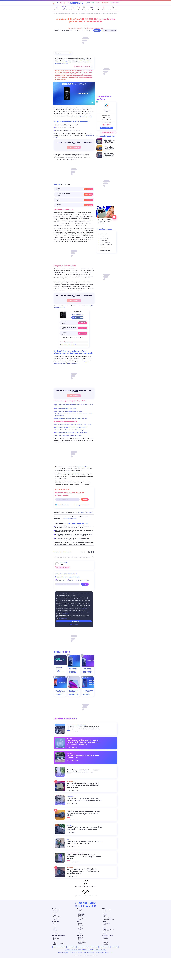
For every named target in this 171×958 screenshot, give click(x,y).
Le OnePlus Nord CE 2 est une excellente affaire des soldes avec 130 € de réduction (88, 692)
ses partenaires (66, 613)
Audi (54, 923)
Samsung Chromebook (108, 919)
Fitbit (54, 939)
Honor (104, 915)
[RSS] (84, 906)
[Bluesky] (95, 906)
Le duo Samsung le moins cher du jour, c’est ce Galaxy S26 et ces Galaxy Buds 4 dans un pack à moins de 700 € (74, 535)
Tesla (54, 932)
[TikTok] (92, 906)
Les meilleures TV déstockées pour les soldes (68, 411)
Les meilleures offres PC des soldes (65, 408)
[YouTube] (87, 906)
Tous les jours (60, 580)
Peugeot (55, 929)
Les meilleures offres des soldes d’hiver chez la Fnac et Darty (73, 424)
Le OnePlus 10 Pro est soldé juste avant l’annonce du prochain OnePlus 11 (73, 670)
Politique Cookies (88, 952)
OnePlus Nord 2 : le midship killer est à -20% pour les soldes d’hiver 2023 (60, 692)
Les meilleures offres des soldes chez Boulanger (69, 430)
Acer (104, 910)
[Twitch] (89, 906)
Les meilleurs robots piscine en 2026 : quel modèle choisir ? (83, 756)
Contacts (79, 952)
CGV (111, 952)
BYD (54, 924)
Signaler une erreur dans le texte (62, 552)
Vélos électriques (107, 935)
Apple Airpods (106, 923)
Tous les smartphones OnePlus (68, 344)
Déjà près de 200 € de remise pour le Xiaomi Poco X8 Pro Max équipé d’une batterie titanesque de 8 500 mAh (74, 526)
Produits (76, 557)
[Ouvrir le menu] (54, 3)
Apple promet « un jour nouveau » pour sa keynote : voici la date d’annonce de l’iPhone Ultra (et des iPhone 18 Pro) (83, 742)
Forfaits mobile (103, 240)
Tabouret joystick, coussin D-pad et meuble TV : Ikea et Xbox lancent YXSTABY (84, 842)
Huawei (55, 913)
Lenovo (105, 914)
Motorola (55, 914)
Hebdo (71, 580)
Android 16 (115, 947)
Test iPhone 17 (94, 947)
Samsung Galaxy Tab (83, 942)
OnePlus (67, 557)
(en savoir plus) (83, 608)
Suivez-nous (97, 30)
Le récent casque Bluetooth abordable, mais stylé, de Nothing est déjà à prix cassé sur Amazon (109, 149)
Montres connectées (58, 935)
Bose (104, 924)
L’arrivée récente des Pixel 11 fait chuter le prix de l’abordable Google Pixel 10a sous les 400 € (74, 530)
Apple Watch (56, 938)
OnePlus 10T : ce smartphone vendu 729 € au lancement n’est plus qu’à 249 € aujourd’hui (73, 692)
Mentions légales (63, 952)
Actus (88, 2)
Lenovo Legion (81, 913)
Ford (54, 927)
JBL (104, 927)
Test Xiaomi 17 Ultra (105, 947)
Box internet (103, 248)
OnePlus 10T (57, 184)
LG (79, 924)
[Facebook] (81, 906)
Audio (104, 921)
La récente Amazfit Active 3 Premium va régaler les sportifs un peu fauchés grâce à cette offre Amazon (109, 156)
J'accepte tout (75, 621)
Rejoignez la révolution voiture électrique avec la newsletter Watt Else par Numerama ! (59, 669)
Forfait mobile (114, 2)
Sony (79, 929)
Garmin (55, 941)
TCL (79, 930)
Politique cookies (63, 618)
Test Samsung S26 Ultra (99, 949)
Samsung (80, 928)
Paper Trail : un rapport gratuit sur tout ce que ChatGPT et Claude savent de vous (84, 771)
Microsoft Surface (107, 918)
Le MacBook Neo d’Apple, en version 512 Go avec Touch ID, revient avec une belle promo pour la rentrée (109, 141)
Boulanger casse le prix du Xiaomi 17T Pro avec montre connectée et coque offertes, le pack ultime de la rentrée (72, 539)
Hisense (80, 923)
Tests (92, 2)
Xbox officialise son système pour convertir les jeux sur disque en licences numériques (84, 828)
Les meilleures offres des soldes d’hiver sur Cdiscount (71, 427)
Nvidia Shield (81, 916)
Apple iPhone (56, 910)
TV (78, 921)
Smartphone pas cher (105, 242)
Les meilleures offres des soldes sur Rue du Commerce (71, 432)
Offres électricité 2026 (105, 250)
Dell (104, 913)
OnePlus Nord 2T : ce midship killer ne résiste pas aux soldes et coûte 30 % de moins (87, 670)
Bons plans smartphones (71, 13)
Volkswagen (56, 933)
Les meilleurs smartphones (67, 342)
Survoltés (70, 796)
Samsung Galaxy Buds (108, 929)
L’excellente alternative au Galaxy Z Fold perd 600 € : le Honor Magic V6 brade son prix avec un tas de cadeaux (74, 543)
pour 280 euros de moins (83, 117)
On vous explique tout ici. (85, 512)
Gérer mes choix (74, 624)
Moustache (106, 941)
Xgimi (79, 932)
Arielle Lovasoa (64, 562)
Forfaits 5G (102, 236)
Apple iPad (80, 937)
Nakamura (105, 942)
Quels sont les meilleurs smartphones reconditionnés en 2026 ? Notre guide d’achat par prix (84, 857)
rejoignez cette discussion (69, 518)
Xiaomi (55, 919)
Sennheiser (106, 930)
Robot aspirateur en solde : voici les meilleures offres (71, 418)
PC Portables (106, 909)
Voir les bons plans (83, 66)
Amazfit (55, 937)
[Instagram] (79, 906)
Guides (98, 2)
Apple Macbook (107, 912)
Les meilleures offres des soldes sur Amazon (68, 435)
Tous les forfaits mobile (108, 132)
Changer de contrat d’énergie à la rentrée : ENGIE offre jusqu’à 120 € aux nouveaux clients (84, 799)
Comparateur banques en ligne (74, 949)
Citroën (55, 925)
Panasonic (80, 925)
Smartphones (86, 557)
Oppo (54, 915)
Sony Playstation (82, 918)
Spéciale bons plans (83, 580)
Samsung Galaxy (57, 916)
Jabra (104, 925)
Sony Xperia (56, 918)
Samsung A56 (103, 233)
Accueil (55, 13)
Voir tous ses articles (61, 567)
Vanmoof (105, 944)
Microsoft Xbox (81, 914)
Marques (58, 557)
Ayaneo (80, 912)
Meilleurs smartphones (105, 238)
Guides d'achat (71, 753)
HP (104, 916)
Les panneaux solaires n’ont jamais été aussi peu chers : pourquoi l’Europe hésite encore (83, 728)
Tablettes (80, 935)
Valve (79, 919)
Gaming (79, 909)
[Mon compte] (64, 3)
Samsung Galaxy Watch (58, 943)
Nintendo (80, 915)
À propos (72, 952)
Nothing (105, 928)
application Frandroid (72, 473)
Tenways (105, 943)
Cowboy (105, 937)
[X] (76, 906)
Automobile (55, 921)
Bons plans (105, 2)
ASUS (79, 910)
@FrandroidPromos (84, 467)
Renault (55, 930)
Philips (79, 927)
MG (54, 928)
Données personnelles (102, 952)
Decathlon (105, 938)
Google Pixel (56, 912)
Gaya (104, 939)
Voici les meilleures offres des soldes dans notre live (71, 362)
